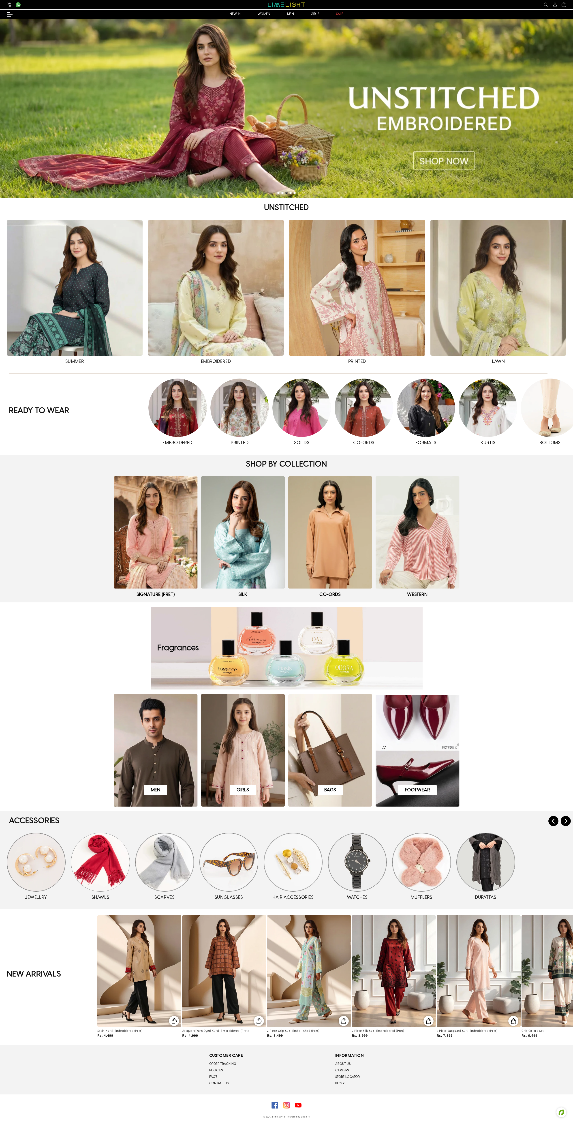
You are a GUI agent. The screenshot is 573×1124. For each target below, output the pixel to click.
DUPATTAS (485, 897)
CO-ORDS (363, 443)
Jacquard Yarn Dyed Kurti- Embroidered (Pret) (215, 1031)
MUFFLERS (421, 897)
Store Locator (347, 1077)
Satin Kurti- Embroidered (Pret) (120, 1031)
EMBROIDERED (216, 362)
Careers (342, 1070)
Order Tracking (222, 1064)
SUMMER (74, 362)
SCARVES (164, 897)
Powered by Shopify (298, 1116)
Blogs (340, 1083)
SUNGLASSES (229, 897)
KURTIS (488, 443)
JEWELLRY (36, 897)
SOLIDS (302, 443)
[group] (286, 108)
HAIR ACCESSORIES (293, 897)
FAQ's (213, 1077)
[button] (546, 4)
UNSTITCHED (286, 208)
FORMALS (425, 443)
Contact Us (219, 1083)
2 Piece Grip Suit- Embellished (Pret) (293, 1031)
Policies (216, 1070)
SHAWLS (100, 897)
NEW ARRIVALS (34, 974)
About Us (343, 1064)
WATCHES (357, 897)
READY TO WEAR (39, 411)
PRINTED (357, 362)
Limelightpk (279, 1116)
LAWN (498, 362)
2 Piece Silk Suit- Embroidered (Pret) (378, 1031)
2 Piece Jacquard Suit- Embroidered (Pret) (467, 1031)
